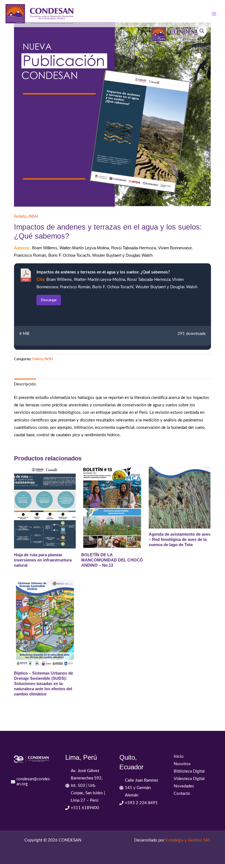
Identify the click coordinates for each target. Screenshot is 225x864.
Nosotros (182, 764)
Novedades (184, 786)
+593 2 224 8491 (141, 803)
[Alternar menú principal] (214, 13)
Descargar (49, 300)
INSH (33, 216)
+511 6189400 (85, 808)
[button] (202, 31)
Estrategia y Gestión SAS (187, 840)
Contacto (182, 794)
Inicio (179, 756)
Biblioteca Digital (189, 771)
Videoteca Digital (189, 779)
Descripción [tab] (25, 384)
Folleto (20, 216)
